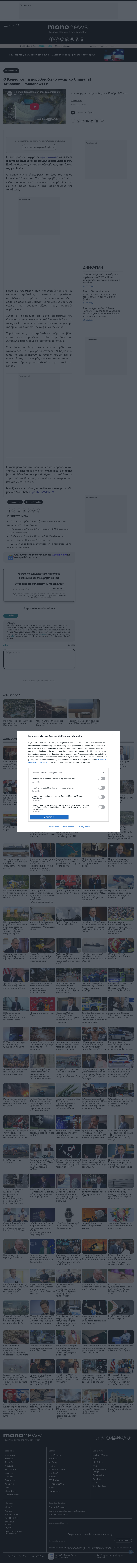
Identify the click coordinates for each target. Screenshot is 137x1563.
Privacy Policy (84, 827)
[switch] (101, 778)
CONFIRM (49, 817)
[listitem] (68, 772)
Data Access (68, 827)
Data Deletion (53, 827)
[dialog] (68, 781)
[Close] (114, 736)
